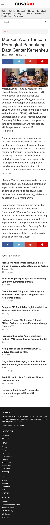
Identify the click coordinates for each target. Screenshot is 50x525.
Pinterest (42, 61)
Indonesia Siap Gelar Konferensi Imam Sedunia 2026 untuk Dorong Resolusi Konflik (24, 337)
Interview (5, 493)
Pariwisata (18, 16)
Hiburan (30, 11)
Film (3, 489)
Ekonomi (21, 11)
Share (7, 61)
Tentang (5, 438)
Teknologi (41, 11)
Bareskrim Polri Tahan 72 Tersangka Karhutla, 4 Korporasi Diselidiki (20, 391)
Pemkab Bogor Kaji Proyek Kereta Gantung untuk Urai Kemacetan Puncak (24, 280)
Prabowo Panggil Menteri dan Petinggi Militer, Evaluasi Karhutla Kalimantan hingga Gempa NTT (24, 323)
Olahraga (18, 13)
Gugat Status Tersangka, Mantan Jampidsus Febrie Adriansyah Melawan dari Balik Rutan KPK (24, 364)
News (6, 31)
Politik (12, 11)
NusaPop (5, 471)
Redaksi (5, 501)
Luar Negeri (6, 13)
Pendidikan (6, 16)
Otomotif (28, 13)
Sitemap (5, 517)
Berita (4, 11)
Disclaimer (6, 514)
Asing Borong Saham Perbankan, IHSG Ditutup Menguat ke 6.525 (22, 350)
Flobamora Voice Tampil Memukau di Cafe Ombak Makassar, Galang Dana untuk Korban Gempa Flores (25, 265)
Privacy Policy (7, 510)
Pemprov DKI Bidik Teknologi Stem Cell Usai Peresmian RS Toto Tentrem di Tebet (24, 309)
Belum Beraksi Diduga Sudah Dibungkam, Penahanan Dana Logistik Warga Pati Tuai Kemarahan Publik (23, 294)
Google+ (31, 61)
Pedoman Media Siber (11, 504)
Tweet (19, 61)
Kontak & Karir (8, 507)
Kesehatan (39, 13)
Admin (23, 55)
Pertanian (6, 486)
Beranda (5, 435)
